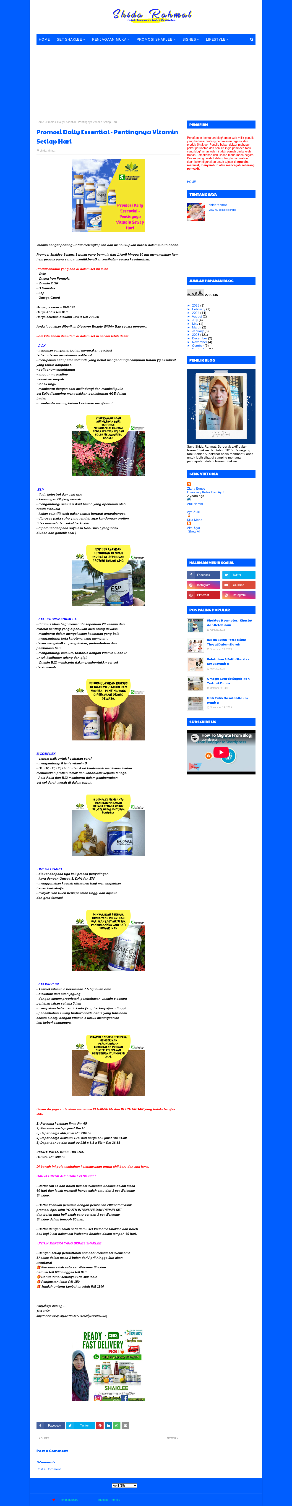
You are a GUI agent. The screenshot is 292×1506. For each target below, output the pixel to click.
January (198, 331)
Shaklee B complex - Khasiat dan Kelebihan (230, 622)
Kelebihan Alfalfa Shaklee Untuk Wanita (228, 661)
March (197, 327)
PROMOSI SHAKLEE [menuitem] (154, 39)
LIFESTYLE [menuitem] (215, 39)
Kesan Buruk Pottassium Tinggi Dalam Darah (226, 642)
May (195, 323)
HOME (191, 182)
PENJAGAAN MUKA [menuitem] (109, 39)
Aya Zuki (193, 512)
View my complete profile (222, 209)
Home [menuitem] (44, 39)
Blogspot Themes (109, 1499)
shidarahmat (47, 150)
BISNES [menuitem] (189, 39)
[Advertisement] (146, 79)
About (216, 1499)
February (199, 309)
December (200, 338)
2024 (196, 313)
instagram (249, 1499)
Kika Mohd (194, 520)
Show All (194, 531)
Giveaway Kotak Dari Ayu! (205, 492)
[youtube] (239, 585)
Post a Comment (48, 1469)
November (200, 342)
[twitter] (239, 575)
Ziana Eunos (196, 488)
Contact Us (232, 1499)
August (197, 316)
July (195, 320)
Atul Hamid (195, 504)
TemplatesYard (69, 1499)
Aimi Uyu (193, 528)
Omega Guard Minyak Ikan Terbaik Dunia (228, 681)
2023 (196, 334)
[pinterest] (203, 595)
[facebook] (203, 575)
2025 (196, 305)
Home (40, 122)
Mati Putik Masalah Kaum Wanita (227, 700)
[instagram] (203, 585)
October (198, 345)
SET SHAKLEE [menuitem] (69, 39)
